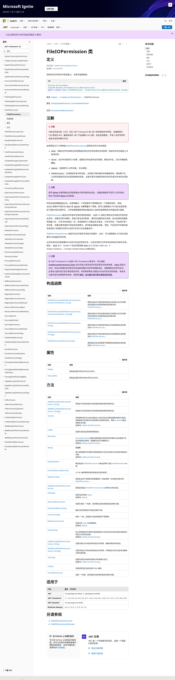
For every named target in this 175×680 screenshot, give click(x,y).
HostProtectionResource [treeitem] (14, 156)
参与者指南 (60, 647)
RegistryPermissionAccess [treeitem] (15, 298)
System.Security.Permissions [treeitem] (16, 56)
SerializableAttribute (60, 103)
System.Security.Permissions (66, 65)
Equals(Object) (53, 461)
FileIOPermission (54, 215)
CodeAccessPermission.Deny (62, 264)
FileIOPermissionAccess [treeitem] (14, 132)
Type (89, 495)
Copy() (50, 430)
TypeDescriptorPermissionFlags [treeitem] (17, 394)
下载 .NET (167, 27)
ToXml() (50, 566)
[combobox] (16, 46)
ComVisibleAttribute (80, 103)
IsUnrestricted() (54, 515)
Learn (49, 44)
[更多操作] (126, 44)
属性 (148, 58)
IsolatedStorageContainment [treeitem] (16, 161)
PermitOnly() (53, 530)
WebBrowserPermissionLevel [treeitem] (16, 438)
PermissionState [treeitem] (11, 256)
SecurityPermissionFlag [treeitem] (14, 333)
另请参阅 (149, 67)
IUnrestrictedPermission (62, 110)
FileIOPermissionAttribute (62, 624)
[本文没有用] (165, 75)
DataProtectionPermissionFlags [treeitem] (17, 77)
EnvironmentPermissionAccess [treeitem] (17, 85)
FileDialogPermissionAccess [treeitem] (16, 101)
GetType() (51, 493)
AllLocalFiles (52, 376)
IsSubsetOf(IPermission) (57, 508)
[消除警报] (170, 5)
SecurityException (82, 438)
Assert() (51, 416)
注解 (148, 51)
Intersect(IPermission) (56, 502)
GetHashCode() (53, 477)
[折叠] (30, 42)
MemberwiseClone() (55, 521)
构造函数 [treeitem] (10, 119)
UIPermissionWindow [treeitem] (13, 413)
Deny (117, 264)
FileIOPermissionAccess (76, 145)
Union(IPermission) (55, 573)
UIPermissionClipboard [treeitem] (14, 409)
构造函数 (149, 54)
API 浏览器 (65, 44)
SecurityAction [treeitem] (10, 316)
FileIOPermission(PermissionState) (61, 341)
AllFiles (50, 369)
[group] (87, 88)
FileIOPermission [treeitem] (14, 114)
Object (54, 97)
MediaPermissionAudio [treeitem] (14, 239)
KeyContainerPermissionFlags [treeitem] (16, 226)
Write (55, 192)
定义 (148, 48)
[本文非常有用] (162, 75)
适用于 (148, 64)
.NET (56, 44)
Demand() (51, 436)
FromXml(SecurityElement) (58, 470)
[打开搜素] (165, 21)
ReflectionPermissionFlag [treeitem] (15, 290)
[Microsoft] (4, 20)
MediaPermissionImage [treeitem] (14, 243)
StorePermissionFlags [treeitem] (13, 358)
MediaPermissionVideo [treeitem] (14, 248)
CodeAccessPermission (70, 97)
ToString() (51, 557)
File (99, 215)
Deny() (50, 447)
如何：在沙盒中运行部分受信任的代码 (96, 274)
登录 (170, 21)
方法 (148, 61)
